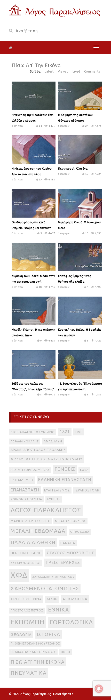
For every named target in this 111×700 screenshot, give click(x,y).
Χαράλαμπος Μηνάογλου (53, 576)
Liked (76, 71)
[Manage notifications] (99, 689)
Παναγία (67, 543)
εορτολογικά (71, 622)
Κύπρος (54, 499)
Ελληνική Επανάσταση (64, 479)
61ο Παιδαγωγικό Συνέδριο (33, 432)
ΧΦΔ (19, 575)
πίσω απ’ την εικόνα (38, 661)
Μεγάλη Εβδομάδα (38, 531)
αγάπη (52, 599)
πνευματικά (28, 673)
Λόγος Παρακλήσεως (46, 510)
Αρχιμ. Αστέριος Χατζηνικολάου (47, 459)
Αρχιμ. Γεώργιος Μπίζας (30, 469)
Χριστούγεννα (26, 599)
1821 (65, 431)
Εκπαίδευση (22, 480)
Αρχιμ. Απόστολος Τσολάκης (38, 449)
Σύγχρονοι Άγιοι (26, 562)
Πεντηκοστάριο (26, 553)
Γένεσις (64, 469)
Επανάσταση (25, 490)
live (79, 432)
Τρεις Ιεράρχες (62, 562)
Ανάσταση (53, 441)
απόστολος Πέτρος (27, 610)
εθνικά (58, 609)
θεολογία (21, 634)
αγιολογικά (75, 599)
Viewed (63, 71)
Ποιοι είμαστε (63, 694)
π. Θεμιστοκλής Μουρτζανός (35, 643)
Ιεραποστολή (87, 490)
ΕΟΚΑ (84, 469)
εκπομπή (28, 622)
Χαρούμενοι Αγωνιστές (45, 588)
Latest (49, 71)
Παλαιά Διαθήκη (33, 542)
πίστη (65, 652)
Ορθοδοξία (79, 531)
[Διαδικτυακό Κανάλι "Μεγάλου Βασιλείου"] (55, 10)
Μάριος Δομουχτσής (30, 521)
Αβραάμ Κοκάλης (25, 441)
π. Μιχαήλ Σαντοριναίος (33, 652)
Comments (92, 71)
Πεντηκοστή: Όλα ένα (73, 168)
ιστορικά (48, 634)
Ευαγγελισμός (57, 490)
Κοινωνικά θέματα (26, 499)
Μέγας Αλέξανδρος (70, 521)
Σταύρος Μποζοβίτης (70, 553)
